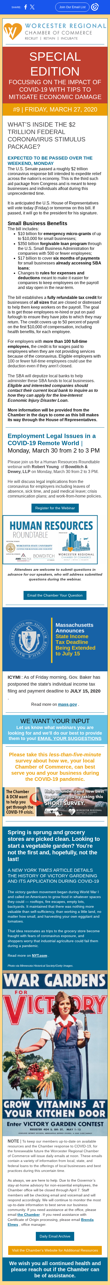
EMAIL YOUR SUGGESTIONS (70, 738)
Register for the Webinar (55, 508)
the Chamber (28, 1215)
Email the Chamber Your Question (55, 595)
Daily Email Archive (55, 1236)
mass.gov (67, 704)
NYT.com (39, 955)
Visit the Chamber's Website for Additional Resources (55, 1250)
